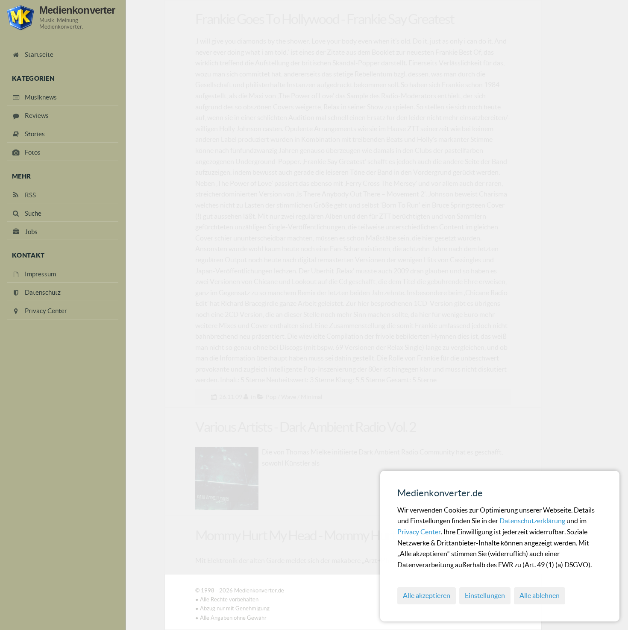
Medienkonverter (77, 10)
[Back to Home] (20, 17)
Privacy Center (419, 532)
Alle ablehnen (539, 595)
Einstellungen (485, 595)
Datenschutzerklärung (532, 521)
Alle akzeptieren (426, 595)
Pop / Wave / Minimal (294, 396)
